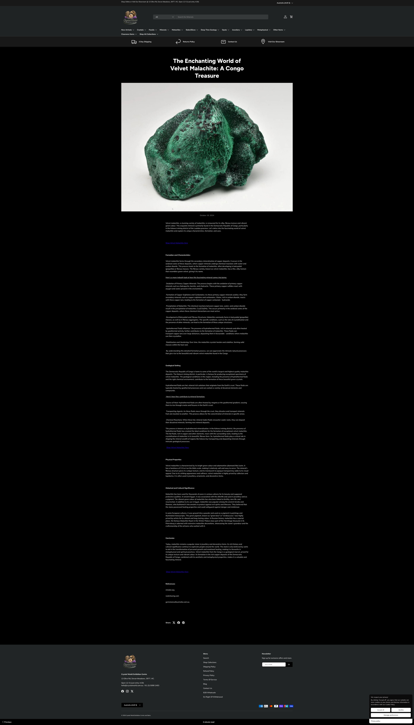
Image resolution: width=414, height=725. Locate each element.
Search (206, 658)
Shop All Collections (148, 34)
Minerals (163, 30)
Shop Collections (209, 662)
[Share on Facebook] (178, 622)
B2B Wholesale (209, 692)
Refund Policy (208, 671)
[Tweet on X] (174, 622)
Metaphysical (262, 30)
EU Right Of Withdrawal (213, 697)
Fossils (151, 30)
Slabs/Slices (191, 30)
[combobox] (210, 17)
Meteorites (176, 30)
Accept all (380, 710)
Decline (401, 710)
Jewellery (236, 30)
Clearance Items (127, 34)
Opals (224, 30)
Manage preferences (391, 715)
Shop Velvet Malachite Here (177, 243)
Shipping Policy (209, 667)
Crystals (140, 30)
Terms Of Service (210, 680)
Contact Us (207, 688)
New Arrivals (126, 30)
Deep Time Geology (209, 30)
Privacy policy (375, 721)
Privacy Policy (208, 675)
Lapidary (248, 30)
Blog (205, 684)
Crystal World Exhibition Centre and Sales (138, 715)
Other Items (278, 30)
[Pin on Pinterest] (183, 622)
